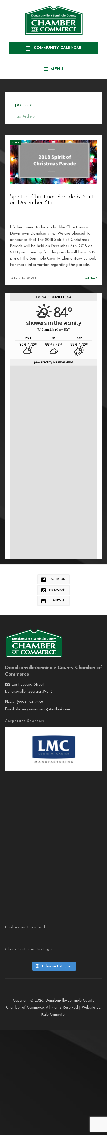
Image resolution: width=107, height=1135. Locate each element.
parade (15, 142)
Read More (89, 278)
